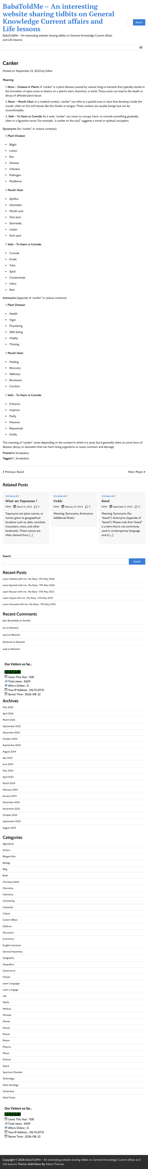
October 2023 (10, 815)
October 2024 (10, 738)
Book (5, 875)
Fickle (58, 501)
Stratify (26, 620)
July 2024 (7, 757)
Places (6, 1053)
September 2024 (12, 745)
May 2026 (8, 707)
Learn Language (11, 983)
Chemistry (8, 888)
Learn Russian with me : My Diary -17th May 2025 (28, 591)
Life (4, 996)
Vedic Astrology (11, 1084)
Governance (9, 970)
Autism (6, 850)
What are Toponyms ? (21, 501)
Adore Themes (55, 1164)
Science (7, 1059)
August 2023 (9, 827)
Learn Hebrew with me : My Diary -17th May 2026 (29, 578)
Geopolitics (8, 964)
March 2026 (9, 719)
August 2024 (9, 751)
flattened (7, 641)
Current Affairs (10, 919)
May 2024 (8, 770)
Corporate (8, 907)
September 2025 (12, 726)
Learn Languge (10, 989)
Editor (49, 71)
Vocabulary (22, 453)
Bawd (105, 501)
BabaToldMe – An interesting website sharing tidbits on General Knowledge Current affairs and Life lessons (58, 17)
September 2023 (12, 821)
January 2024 (10, 795)
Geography (8, 957)
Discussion (8, 932)
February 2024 (10, 789)
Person (6, 1034)
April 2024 (8, 776)
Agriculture (8, 843)
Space (6, 1065)
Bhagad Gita (9, 856)
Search (7, 556)
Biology (6, 862)
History (6, 976)
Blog (5, 869)
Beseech (14, 627)
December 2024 (11, 732)
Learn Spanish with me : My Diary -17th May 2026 (29, 585)
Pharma (7, 1046)
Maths (6, 1002)
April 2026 (8, 713)
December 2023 (11, 802)
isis (4, 627)
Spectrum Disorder (12, 1072)
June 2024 (8, 764)
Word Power (9, 1097)
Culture (6, 913)
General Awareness (13, 951)
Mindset (7, 1015)
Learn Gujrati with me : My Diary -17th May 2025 (28, 597)
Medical (7, 1008)
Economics (8, 938)
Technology (8, 1078)
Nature (6, 1027)
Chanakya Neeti (11, 881)
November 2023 (11, 808)
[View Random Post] (140, 47)
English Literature (12, 945)
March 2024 (9, 783)
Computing (8, 900)
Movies (6, 1021)
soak (5, 648)
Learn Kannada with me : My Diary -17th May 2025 (29, 604)
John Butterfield (11, 620)
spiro (5, 634)
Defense (7, 926)
